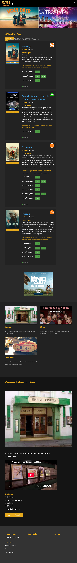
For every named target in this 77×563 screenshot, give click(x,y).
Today (11, 40)
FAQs (6, 548)
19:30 (37, 131)
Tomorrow (17, 40)
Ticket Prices (9, 552)
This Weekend (27, 40)
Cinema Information (12, 537)
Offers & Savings (10, 546)
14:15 (37, 76)
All (6, 40)
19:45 (37, 72)
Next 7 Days (36, 40)
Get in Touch (15, 515)
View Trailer (13, 62)
